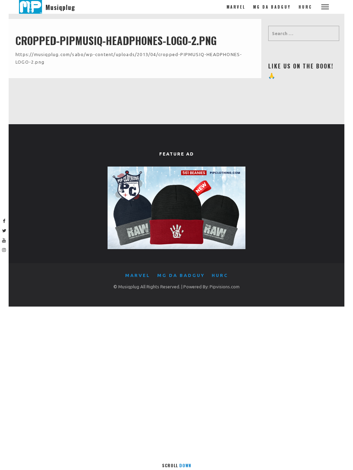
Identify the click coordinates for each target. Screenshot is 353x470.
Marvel (235, 7)
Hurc (305, 7)
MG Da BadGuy (272, 7)
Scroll (176, 465)
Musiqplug (60, 7)
